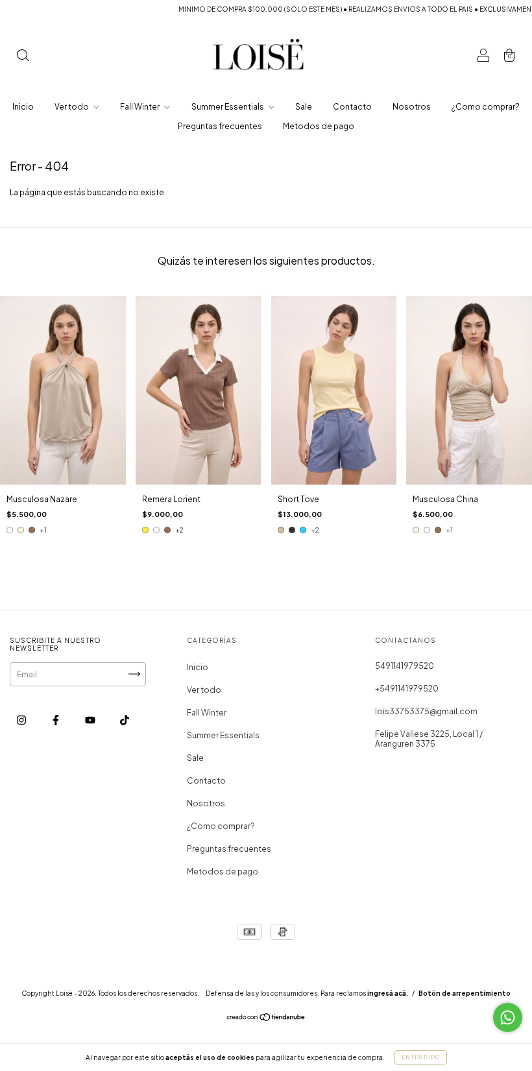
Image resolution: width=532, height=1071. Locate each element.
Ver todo (72, 107)
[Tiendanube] (266, 1019)
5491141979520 (404, 666)
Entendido (421, 1057)
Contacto (352, 107)
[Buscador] (22, 57)
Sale (303, 107)
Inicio (23, 107)
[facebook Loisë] (56, 720)
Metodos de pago (318, 126)
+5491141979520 (407, 688)
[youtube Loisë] (91, 720)
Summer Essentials (228, 107)
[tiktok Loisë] (124, 720)
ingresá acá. (387, 993)
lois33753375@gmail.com (426, 711)
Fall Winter (140, 107)
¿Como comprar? (486, 107)
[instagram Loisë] (22, 720)
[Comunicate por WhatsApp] (507, 1017)
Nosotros (412, 107)
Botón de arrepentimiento (464, 993)
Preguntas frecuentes (220, 126)
